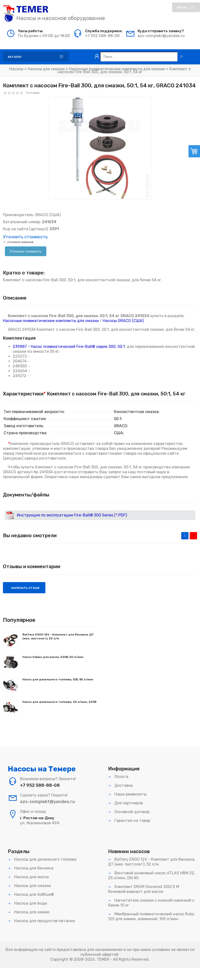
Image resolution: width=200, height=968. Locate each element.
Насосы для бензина (33, 868)
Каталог (15, 57)
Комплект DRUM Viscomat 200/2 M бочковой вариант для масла (143, 889)
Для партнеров (128, 803)
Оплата (120, 776)
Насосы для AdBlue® (33, 894)
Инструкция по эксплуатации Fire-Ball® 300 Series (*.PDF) (72, 515)
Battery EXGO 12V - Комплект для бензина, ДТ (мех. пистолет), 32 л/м (58, 636)
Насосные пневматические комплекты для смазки (117, 69)
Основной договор (131, 811)
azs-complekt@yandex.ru (161, 35)
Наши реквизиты (130, 794)
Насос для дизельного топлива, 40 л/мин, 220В (59, 702)
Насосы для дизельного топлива (44, 859)
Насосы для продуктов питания (44, 920)
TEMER (103, 959)
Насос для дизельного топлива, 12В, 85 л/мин (57, 679)
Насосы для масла (31, 877)
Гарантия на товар (131, 820)
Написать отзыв (24, 588)
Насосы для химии (31, 912)
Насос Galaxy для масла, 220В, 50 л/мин (52, 657)
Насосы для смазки (46, 69)
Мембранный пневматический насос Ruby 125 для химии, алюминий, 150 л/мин (151, 916)
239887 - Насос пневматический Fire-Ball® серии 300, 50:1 (69, 346)
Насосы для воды (30, 903)
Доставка (123, 785)
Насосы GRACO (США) (123, 320)
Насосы (16, 69)
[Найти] (181, 56)
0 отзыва (33, 92)
